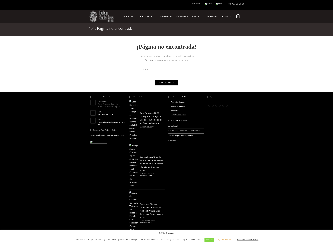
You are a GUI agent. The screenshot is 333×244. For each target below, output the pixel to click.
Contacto (172, 140)
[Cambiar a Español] (208, 4)
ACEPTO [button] (209, 240)
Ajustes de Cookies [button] (226, 240)
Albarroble (174, 111)
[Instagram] (218, 104)
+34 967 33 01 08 (236, 4)
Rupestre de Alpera (178, 106)
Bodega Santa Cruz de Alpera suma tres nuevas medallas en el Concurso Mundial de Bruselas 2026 (151, 163)
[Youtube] (225, 104)
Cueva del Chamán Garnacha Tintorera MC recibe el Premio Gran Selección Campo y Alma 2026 (151, 211)
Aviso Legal (173, 126)
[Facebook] (211, 104)
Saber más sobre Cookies (247, 240)
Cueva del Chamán (177, 102)
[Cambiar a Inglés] (219, 4)
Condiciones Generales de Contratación (184, 131)
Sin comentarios (146, 128)
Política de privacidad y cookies (181, 136)
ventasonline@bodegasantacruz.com (107, 135)
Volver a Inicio (166, 83)
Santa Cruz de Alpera (178, 115)
